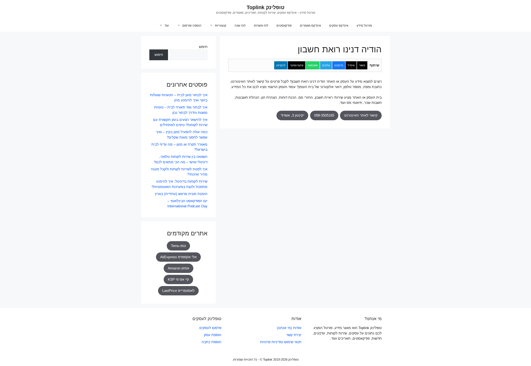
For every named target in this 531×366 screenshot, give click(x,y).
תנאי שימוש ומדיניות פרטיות (280, 342)
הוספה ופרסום (191, 25)
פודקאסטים (284, 25)
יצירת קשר (293, 335)
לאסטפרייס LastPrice (178, 291)
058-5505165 (324, 115)
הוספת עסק (212, 335)
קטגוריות (220, 25)
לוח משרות (261, 25)
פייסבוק (338, 65)
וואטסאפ (313, 65)
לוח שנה (240, 25)
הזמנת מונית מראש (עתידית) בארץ (181, 194)
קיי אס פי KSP (178, 279)
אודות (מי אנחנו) (289, 328)
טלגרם (326, 65)
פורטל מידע (364, 25)
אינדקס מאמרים (310, 25)
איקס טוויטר (296, 65)
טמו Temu (178, 246)
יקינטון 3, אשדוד (292, 115)
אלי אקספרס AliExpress (178, 257)
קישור (362, 65)
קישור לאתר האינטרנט (361, 115)
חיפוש (203, 47)
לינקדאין (280, 65)
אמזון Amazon (178, 268)
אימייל (351, 65)
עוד (166, 25)
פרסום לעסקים (210, 328)
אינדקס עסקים (338, 25)
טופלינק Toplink (265, 7)
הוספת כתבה (211, 342)
